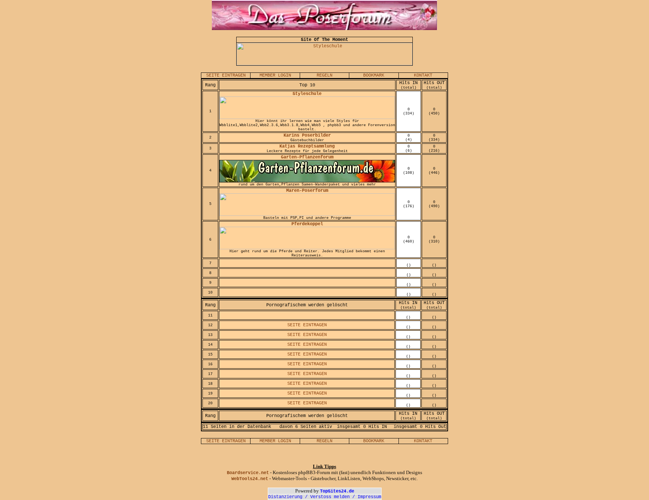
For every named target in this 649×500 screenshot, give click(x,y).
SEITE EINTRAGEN (226, 75)
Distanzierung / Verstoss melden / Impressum (324, 497)
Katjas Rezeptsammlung (307, 146)
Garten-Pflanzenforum (307, 157)
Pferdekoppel (307, 224)
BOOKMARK (373, 75)
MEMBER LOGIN (275, 75)
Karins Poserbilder (307, 135)
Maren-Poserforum (307, 190)
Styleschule (307, 93)
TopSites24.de (337, 491)
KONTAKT (423, 75)
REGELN (324, 75)
